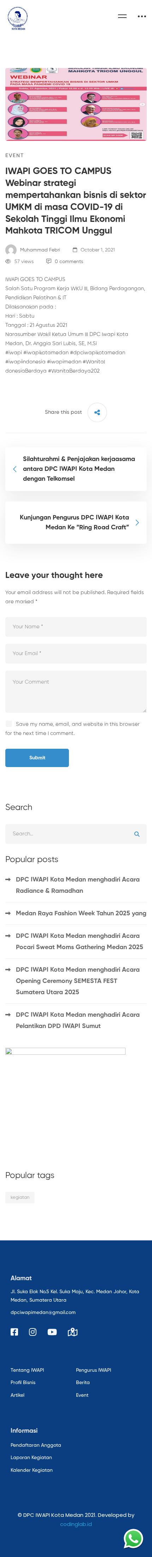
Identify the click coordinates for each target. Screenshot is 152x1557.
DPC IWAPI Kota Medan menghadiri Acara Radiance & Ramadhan (78, 885)
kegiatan (20, 1197)
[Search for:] (76, 833)
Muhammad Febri (39, 250)
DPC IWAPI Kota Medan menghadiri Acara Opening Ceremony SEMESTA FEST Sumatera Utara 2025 (78, 981)
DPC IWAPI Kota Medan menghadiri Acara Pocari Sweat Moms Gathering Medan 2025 (80, 942)
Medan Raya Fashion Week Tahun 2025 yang (81, 913)
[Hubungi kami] (133, 1538)
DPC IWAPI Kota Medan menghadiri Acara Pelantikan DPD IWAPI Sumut (78, 1020)
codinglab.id (76, 1524)
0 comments (69, 261)
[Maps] (72, 1332)
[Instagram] (32, 1332)
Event (14, 155)
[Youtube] (52, 1332)
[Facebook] (14, 1332)
